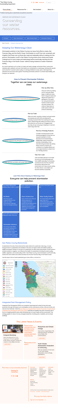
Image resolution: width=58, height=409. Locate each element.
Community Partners (41, 375)
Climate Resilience (33, 372)
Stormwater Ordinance (46, 38)
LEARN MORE (7, 344)
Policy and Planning (33, 382)
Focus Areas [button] (6, 9)
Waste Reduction (33, 368)
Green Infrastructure (18, 38)
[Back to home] (8, 3)
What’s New (50, 370)
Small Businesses (42, 371)
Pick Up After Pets (47, 88)
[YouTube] (37, 2)
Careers (31, 384)
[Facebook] (31, 2)
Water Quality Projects (32, 38)
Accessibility (38, 391)
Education (32, 375)
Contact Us (32, 385)
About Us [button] (50, 9)
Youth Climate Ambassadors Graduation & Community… (46, 345)
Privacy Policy (32, 391)
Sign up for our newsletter (37, 399)
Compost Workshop (9, 335)
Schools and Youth (42, 370)
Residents (41, 368)
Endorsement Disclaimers (45, 391)
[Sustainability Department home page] (14, 367)
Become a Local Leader (51, 372)
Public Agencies (42, 373)
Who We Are (32, 381)
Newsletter (50, 374)
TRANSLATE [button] (41, 2)
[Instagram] (33, 2)
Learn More (42, 338)
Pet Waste (6, 38)
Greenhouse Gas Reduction (33, 371)
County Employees (42, 376)
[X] (35, 2)
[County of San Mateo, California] (43, 396)
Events (49, 368)
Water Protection (33, 374)
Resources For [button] (21, 9)
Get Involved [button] (37, 9)
